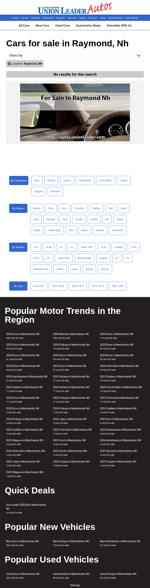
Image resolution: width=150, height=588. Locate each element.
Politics (35, 18)
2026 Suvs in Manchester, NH (23, 336)
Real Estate (115, 18)
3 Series (119, 247)
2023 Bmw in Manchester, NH (23, 367)
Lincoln (79, 219)
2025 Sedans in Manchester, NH (71, 378)
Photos (93, 18)
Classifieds (131, 18)
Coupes (124, 180)
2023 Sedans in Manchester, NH (118, 378)
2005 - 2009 (118, 286)
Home (15, 18)
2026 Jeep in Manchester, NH (23, 463)
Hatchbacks (85, 180)
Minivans (55, 191)
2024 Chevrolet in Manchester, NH (25, 452)
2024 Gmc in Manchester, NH (22, 399)
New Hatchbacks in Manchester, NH (120, 543)
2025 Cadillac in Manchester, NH (24, 431)
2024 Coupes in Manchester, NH (71, 463)
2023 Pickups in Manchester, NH (71, 399)
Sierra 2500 (64, 258)
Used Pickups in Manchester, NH (118, 575)
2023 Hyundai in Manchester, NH (118, 452)
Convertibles (105, 180)
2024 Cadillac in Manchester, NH (118, 410)
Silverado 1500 (40, 269)
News (25, 18)
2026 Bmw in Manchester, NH (117, 336)
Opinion (72, 18)
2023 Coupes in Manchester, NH (118, 463)
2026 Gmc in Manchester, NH (22, 346)
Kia (106, 219)
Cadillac (96, 208)
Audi (65, 219)
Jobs (103, 18)
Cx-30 (133, 247)
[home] (75, 7)
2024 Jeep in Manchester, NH (70, 421)
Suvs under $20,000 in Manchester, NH (26, 508)
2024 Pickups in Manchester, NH (71, 410)
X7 (117, 258)
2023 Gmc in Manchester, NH (116, 421)
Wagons (38, 191)
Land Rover (117, 230)
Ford (110, 208)
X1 (48, 258)
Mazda (36, 208)
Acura (85, 230)
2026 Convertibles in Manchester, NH (121, 389)
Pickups (51, 180)
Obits (82, 18)
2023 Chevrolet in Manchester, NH (119, 399)
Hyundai (50, 219)
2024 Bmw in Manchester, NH (117, 357)
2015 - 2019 (78, 286)
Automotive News (88, 25)
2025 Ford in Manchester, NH (69, 442)
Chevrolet (79, 208)
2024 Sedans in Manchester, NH (71, 389)
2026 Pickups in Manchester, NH (71, 346)
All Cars (23, 25)
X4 (127, 258)
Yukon (75, 269)
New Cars (42, 25)
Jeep (35, 219)
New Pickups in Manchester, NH (71, 543)
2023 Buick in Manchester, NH (70, 452)
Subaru (120, 219)
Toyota (36, 230)
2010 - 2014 (98, 286)
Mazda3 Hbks (84, 258)
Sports (61, 18)
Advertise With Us (119, 25)
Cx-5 (35, 247)
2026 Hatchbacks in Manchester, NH (26, 378)
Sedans (67, 180)
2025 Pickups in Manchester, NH (24, 421)
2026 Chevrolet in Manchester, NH (119, 367)
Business (49, 18)
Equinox (105, 269)
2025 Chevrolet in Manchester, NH (72, 431)
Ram (71, 230)
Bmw (51, 208)
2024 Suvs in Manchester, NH (23, 357)
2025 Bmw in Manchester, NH (117, 346)
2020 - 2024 (58, 286)
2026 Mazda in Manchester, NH (71, 336)
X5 (71, 247)
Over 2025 (38, 286)
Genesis (100, 230)
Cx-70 (36, 258)
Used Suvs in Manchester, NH (23, 575)
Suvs (36, 180)
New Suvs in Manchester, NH (22, 543)
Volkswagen (54, 230)
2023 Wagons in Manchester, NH (24, 474)
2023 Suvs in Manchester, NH (69, 367)
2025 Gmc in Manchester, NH (22, 410)
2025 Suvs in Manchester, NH (69, 357)
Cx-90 (103, 247)
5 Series (103, 258)
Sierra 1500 (87, 247)
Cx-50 (49, 247)
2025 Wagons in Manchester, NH (24, 442)
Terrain (60, 269)
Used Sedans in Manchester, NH (71, 575)
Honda (94, 219)
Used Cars (62, 25)
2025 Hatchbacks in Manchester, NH (120, 431)
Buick (124, 208)
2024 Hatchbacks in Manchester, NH (120, 442)
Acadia (89, 269)
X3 (61, 247)
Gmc (64, 208)
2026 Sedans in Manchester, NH (24, 389)
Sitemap (75, 585)
